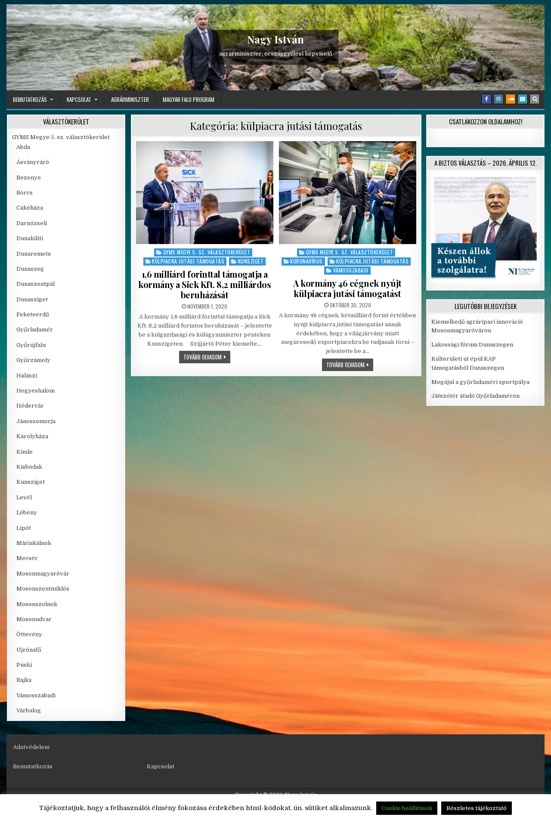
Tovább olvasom (206, 356)
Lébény (26, 512)
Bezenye (28, 177)
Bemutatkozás (30, 99)
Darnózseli (31, 223)
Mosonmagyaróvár (42, 573)
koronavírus (306, 261)
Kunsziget (251, 261)
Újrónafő (28, 650)
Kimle (24, 452)
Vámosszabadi (350, 270)
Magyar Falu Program (188, 99)
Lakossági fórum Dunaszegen (472, 344)
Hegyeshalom (35, 390)
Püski (24, 665)
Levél (24, 497)
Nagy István (275, 39)
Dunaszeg (30, 269)
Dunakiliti (29, 238)
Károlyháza (32, 436)
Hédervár (30, 405)
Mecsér (27, 558)
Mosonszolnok (36, 604)
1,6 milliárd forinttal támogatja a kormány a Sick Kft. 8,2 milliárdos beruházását (204, 284)
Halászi (26, 375)
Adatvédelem (31, 747)
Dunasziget (32, 299)
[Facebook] (486, 99)
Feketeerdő (32, 314)
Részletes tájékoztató (476, 808)
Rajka (23, 680)
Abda (23, 147)
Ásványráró (32, 162)
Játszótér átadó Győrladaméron (475, 396)
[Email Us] (522, 99)
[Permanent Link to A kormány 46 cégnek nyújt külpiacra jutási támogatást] (347, 192)
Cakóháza (29, 207)
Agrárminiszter (130, 99)
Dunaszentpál (35, 284)
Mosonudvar (34, 619)
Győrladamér (34, 329)
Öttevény (29, 634)
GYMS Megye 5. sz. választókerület (207, 252)
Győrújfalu (31, 345)
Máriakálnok (33, 543)
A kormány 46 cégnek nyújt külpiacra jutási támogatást (347, 288)
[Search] (534, 99)
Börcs (24, 192)
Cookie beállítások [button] (406, 808)
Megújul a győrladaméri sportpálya (480, 382)
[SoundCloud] (510, 99)
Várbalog (28, 710)
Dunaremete (33, 254)
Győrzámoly (33, 360)
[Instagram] (498, 99)
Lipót (23, 528)
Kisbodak (29, 467)
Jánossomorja (36, 421)
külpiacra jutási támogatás (188, 261)
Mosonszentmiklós (42, 588)
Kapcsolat (79, 99)
